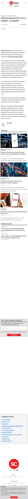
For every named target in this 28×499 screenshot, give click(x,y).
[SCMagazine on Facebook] (11, 470)
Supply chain (4, 16)
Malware (3, 209)
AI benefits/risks (6, 149)
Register (16, 6)
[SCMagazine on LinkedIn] (17, 470)
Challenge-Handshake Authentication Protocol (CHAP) (12, 427)
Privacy (15, 16)
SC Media (4, 476)
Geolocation (5, 436)
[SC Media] (14, 3)
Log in (11, 6)
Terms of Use (19, 331)
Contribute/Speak (9, 483)
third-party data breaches (15, 56)
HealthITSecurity (6, 50)
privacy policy (21, 493)
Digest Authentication (8, 430)
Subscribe (14, 334)
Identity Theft (6, 439)
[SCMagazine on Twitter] (14, 470)
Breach (10, 16)
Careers (20, 476)
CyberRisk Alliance (10, 476)
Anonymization (6, 419)
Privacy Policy (24, 331)
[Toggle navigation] (2, 3)
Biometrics (5, 424)
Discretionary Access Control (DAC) (12, 434)
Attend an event (16, 483)
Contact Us (15, 476)
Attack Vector (6, 421)
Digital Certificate (7, 432)
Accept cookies (14, 497)
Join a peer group (22, 483)
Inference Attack (6, 441)
